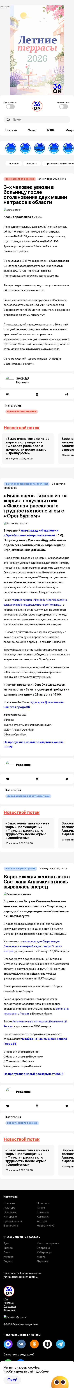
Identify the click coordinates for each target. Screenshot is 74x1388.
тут (42, 314)
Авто (7, 1252)
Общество (10, 1212)
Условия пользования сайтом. (21, 1276)
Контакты (9, 1310)
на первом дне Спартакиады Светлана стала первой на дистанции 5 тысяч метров (33, 946)
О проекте (10, 1306)
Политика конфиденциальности (22, 1273)
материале (52, 349)
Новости (11, 130)
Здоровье (43, 1248)
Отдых (8, 1261)
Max (8, 1344)
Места (41, 1257)
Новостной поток (22, 427)
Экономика (11, 1225)
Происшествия (13, 1221)
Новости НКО (45, 1225)
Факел (32, 130)
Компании (43, 1216)
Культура (9, 1207)
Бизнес (8, 1248)
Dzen (47, 1344)
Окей (12, 1379)
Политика (43, 1203)
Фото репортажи (48, 1243)
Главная (13, 163)
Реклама (9, 1302)
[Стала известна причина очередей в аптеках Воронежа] (10, 148)
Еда (6, 1243)
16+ (6, 1299)
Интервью (10, 1216)
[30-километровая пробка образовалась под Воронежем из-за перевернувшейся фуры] (68, 148)
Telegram (60, 1344)
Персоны (42, 1261)
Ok (34, 1344)
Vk (21, 1344)
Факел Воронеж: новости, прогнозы (26, 483)
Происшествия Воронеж (19, 178)
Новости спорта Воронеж (20, 868)
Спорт (41, 1207)
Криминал (43, 1212)
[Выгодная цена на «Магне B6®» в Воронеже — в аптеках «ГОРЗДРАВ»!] (25, 148)
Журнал (8, 1257)
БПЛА (51, 130)
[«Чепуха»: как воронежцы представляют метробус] (53, 148)
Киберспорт (45, 1252)
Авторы (42, 1221)
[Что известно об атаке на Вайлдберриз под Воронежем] (39, 148)
